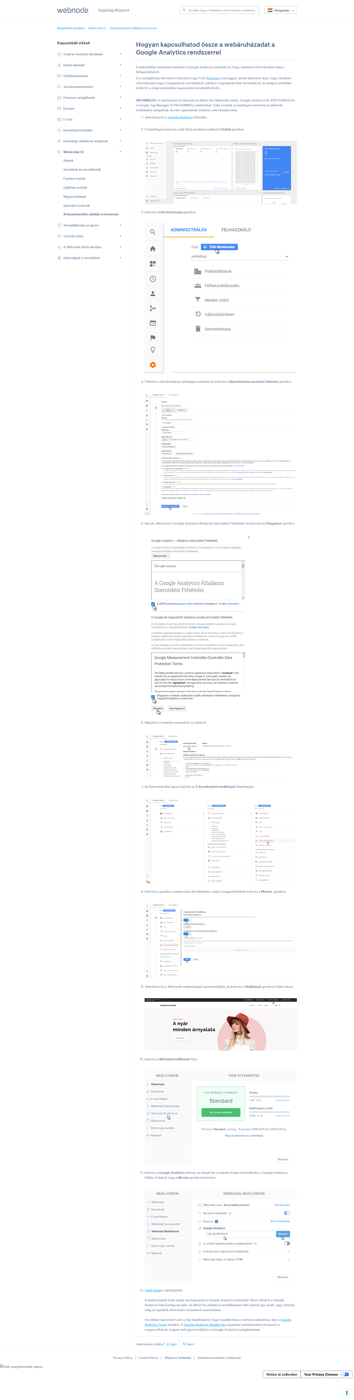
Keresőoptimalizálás (77, 130)
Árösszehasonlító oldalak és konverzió (133, 28)
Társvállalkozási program (81, 225)
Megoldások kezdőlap (71, 28)
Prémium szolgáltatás (79, 97)
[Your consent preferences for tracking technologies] (347, 1393)
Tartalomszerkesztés (78, 87)
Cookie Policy (148, 1357)
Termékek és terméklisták (82, 169)
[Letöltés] (169, 669)
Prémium (213, 78)
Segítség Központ (113, 10)
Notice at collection (282, 1374)
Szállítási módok (75, 187)
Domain (69, 108)
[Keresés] (183, 10)
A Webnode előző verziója (82, 247)
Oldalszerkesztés (75, 76)
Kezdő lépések (74, 65)
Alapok (68, 160)
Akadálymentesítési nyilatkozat (219, 1357)
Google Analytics (180, 117)
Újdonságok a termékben (81, 258)
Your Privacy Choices (321, 1374)
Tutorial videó (73, 236)
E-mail (67, 119)
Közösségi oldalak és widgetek (85, 141)
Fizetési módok (74, 178)
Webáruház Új (96, 28)
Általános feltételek (178, 1357)
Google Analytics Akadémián (205, 1324)
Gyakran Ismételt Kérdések (83, 54)
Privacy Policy (123, 1357)
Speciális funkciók (76, 205)
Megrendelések (74, 196)
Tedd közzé (153, 1290)
